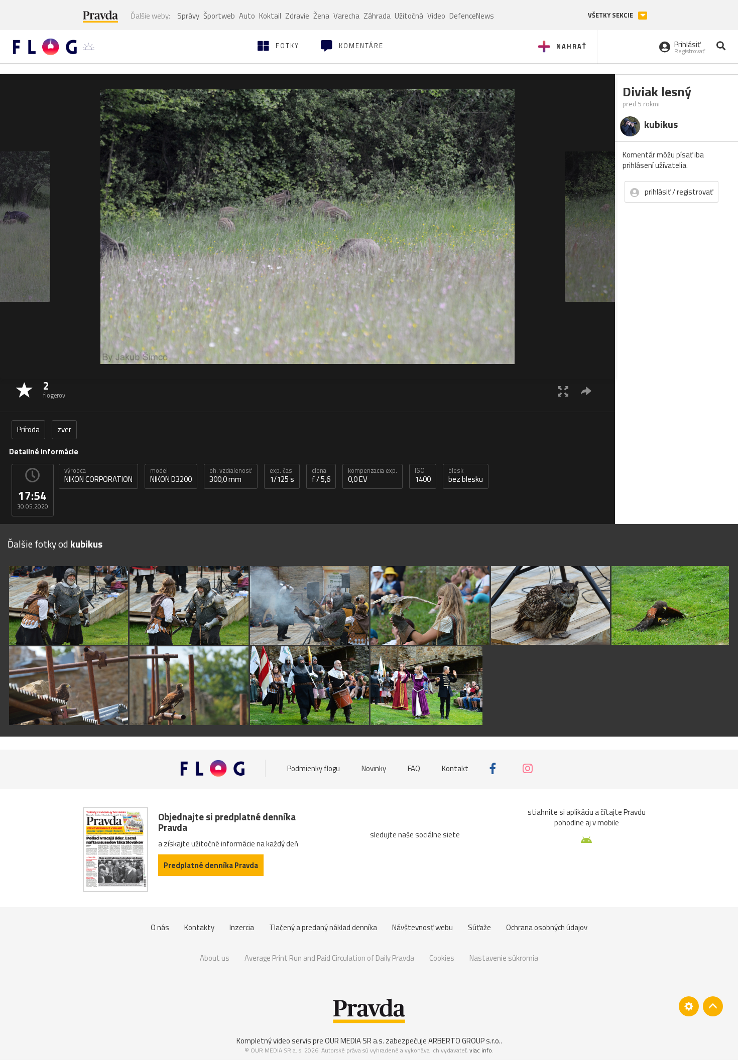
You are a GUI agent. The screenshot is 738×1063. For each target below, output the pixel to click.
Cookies (441, 958)
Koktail (270, 16)
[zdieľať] (586, 391)
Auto (247, 16)
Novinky (373, 768)
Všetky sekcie (611, 15)
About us (214, 958)
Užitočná (409, 16)
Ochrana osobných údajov (546, 927)
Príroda (28, 429)
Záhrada (377, 16)
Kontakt (455, 768)
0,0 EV (372, 475)
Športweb (219, 16)
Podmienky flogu (313, 768)
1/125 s (282, 475)
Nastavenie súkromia (503, 958)
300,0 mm (230, 475)
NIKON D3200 (171, 475)
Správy (188, 16)
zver (64, 429)
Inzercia (241, 927)
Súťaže (479, 927)
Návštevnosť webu (422, 927)
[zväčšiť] (563, 391)
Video (436, 16)
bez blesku (465, 475)
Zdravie (297, 16)
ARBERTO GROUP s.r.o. (464, 1040)
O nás (160, 927)
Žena (321, 16)
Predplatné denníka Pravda (211, 865)
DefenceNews (471, 16)
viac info (480, 1050)
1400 (423, 475)
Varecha (346, 16)
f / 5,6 (321, 475)
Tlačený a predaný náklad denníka (323, 927)
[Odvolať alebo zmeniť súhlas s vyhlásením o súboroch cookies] (689, 1006)
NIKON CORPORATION (98, 475)
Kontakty (199, 927)
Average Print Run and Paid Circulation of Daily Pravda (329, 958)
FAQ (414, 768)
